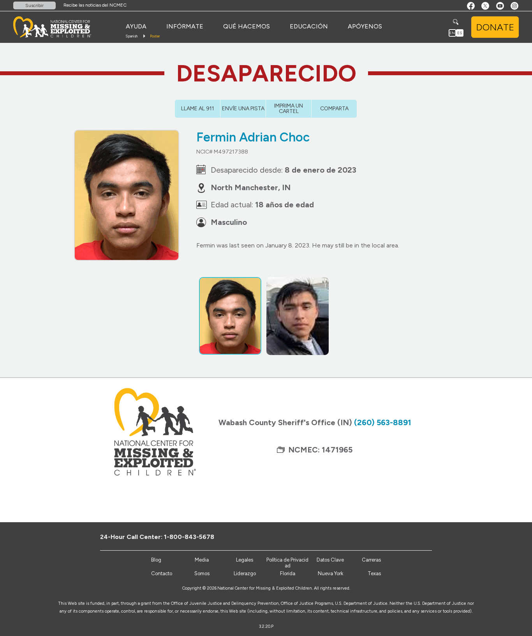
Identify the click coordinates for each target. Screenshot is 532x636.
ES (459, 32)
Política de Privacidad (287, 563)
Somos (202, 573)
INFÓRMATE (184, 26)
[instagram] (435, 536)
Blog (156, 560)
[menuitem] (136, 26)
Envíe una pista (243, 108)
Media (202, 560)
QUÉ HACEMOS (246, 26)
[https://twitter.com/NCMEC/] (409, 536)
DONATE (495, 27)
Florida (287, 573)
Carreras (371, 560)
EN (452, 32)
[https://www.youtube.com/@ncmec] (422, 536)
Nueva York (330, 573)
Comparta (334, 108)
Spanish (131, 36)
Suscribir (34, 5)
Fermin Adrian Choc (253, 137)
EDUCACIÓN (309, 26)
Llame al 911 (197, 108)
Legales (244, 560)
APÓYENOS (365, 26)
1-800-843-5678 (189, 537)
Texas (374, 573)
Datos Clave (330, 560)
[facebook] (397, 536)
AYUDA (136, 26)
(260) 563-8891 (382, 422)
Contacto (161, 573)
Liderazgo (245, 573)
